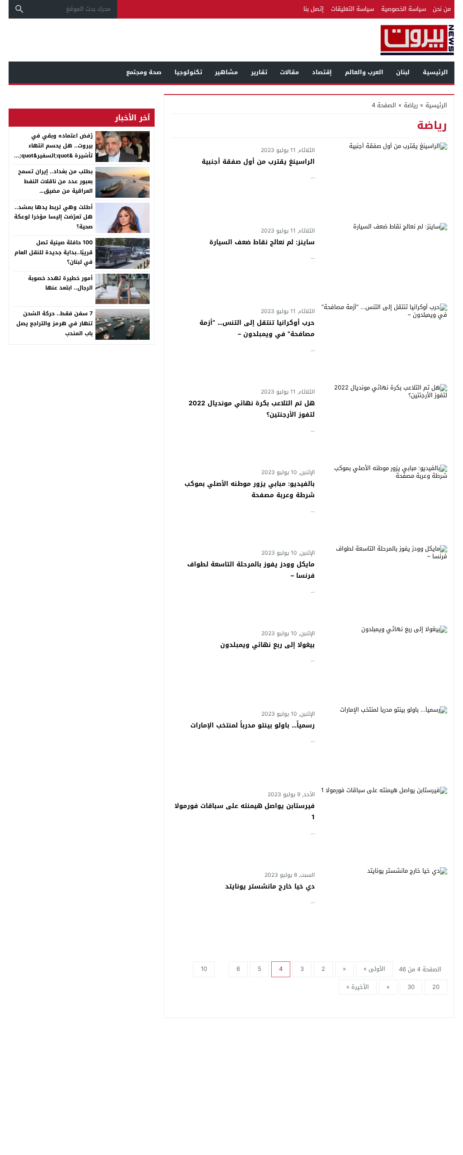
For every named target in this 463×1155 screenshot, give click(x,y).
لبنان (403, 72)
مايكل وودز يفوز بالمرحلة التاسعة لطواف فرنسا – (251, 570)
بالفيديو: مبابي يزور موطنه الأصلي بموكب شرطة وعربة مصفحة (249, 489)
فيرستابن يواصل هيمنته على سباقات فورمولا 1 (245, 811)
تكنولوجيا (188, 72)
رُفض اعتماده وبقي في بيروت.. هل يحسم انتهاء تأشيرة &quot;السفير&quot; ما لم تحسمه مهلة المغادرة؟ (55, 150)
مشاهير (226, 72)
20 (435, 987)
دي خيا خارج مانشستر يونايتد (270, 886)
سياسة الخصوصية (403, 8)
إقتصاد (322, 72)
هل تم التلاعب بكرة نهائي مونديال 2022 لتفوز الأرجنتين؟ (252, 409)
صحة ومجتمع (143, 72)
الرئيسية (435, 72)
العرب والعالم (364, 72)
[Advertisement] (173, 39)
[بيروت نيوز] (396, 40)
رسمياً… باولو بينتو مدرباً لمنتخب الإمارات (252, 725)
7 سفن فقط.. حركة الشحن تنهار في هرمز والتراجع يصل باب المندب (54, 323)
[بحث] (19, 9)
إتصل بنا (313, 8)
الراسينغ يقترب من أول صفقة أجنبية (258, 162)
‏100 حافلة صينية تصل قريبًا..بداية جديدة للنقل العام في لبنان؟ (53, 252)
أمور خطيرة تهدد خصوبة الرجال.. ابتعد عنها (60, 283)
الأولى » (374, 968)
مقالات (289, 72)
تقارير (259, 72)
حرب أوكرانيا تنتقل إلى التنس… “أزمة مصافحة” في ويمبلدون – (257, 328)
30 (411, 987)
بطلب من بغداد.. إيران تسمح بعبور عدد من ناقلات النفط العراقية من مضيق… (55, 181)
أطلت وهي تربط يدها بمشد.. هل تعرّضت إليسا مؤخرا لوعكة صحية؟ (53, 217)
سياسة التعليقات (352, 8)
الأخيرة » (357, 987)
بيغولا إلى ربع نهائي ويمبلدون (267, 645)
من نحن (442, 8)
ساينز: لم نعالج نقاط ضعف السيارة (262, 242)
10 (204, 968)
